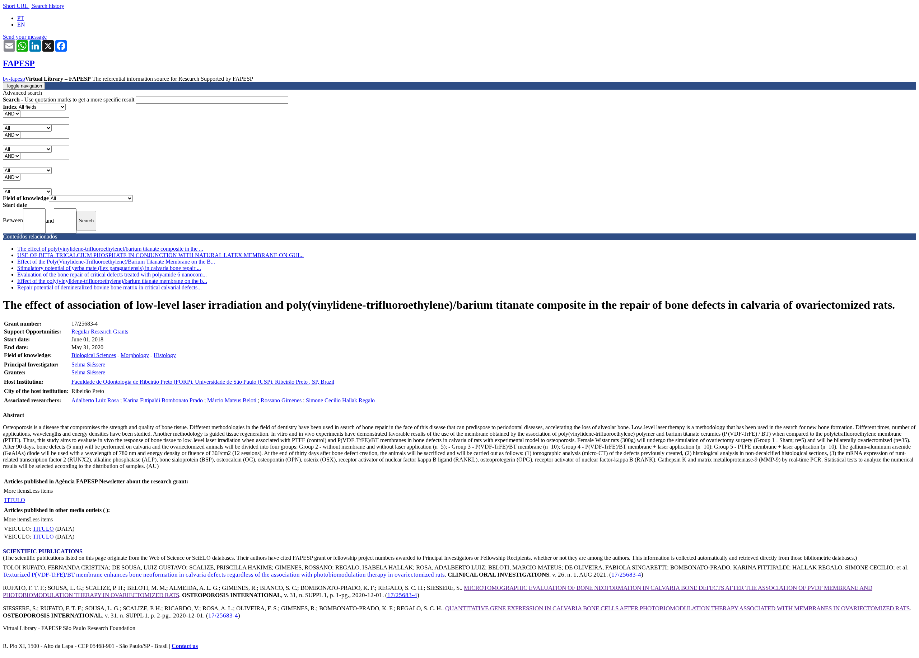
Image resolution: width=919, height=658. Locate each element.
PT (20, 18)
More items (16, 491)
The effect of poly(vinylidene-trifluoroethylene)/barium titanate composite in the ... (110, 249)
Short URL (15, 6)
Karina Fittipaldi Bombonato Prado (163, 400)
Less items (41, 491)
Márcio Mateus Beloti (231, 400)
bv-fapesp (14, 79)
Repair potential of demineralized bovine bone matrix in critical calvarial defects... (109, 287)
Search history (48, 6)
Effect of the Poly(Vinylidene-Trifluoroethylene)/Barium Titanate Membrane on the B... (116, 262)
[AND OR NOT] (11, 113)
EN (21, 25)
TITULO (14, 500)
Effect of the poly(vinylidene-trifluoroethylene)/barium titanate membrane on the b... (112, 281)
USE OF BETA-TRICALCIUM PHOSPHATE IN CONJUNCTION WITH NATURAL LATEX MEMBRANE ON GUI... (160, 255)
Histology (165, 355)
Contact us (185, 646)
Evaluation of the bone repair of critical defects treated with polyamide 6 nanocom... (112, 274)
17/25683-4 (626, 574)
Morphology (135, 355)
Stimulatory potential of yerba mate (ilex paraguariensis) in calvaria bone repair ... (109, 268)
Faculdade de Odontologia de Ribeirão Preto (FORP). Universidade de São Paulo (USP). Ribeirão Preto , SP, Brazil (202, 382)
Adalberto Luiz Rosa (95, 400)
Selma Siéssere (88, 364)
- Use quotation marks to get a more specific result (69, 99)
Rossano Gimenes (281, 400)
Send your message (25, 37)
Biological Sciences (93, 355)
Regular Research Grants (99, 331)
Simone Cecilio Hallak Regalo (340, 400)
